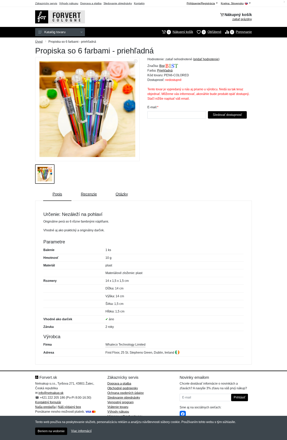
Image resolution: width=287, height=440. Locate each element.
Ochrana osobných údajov (125, 393)
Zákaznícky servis (46, 3)
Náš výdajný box (69, 407)
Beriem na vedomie (51, 431)
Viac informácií (81, 431)
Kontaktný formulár (48, 402)
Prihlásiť (239, 397)
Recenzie (89, 194)
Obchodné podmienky (122, 388)
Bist (162, 65)
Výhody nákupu (68, 3)
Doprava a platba (91, 3)
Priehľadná (165, 70)
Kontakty (139, 3)
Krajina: (232, 3)
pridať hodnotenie (206, 59)
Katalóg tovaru (54, 32)
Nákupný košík (180, 32)
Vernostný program (120, 402)
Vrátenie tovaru (117, 407)
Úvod (39, 41)
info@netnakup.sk (50, 393)
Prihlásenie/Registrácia (201, 3)
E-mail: (152, 107)
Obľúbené (212, 32)
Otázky (122, 194)
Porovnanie (241, 32)
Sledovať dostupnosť (227, 114)
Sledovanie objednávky (117, 3)
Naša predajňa (45, 407)
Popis (57, 194)
